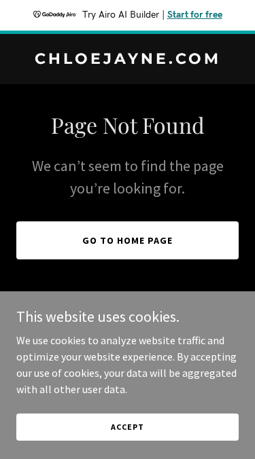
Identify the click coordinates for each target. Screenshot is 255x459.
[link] (127, 60)
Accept (127, 427)
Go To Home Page (127, 240)
